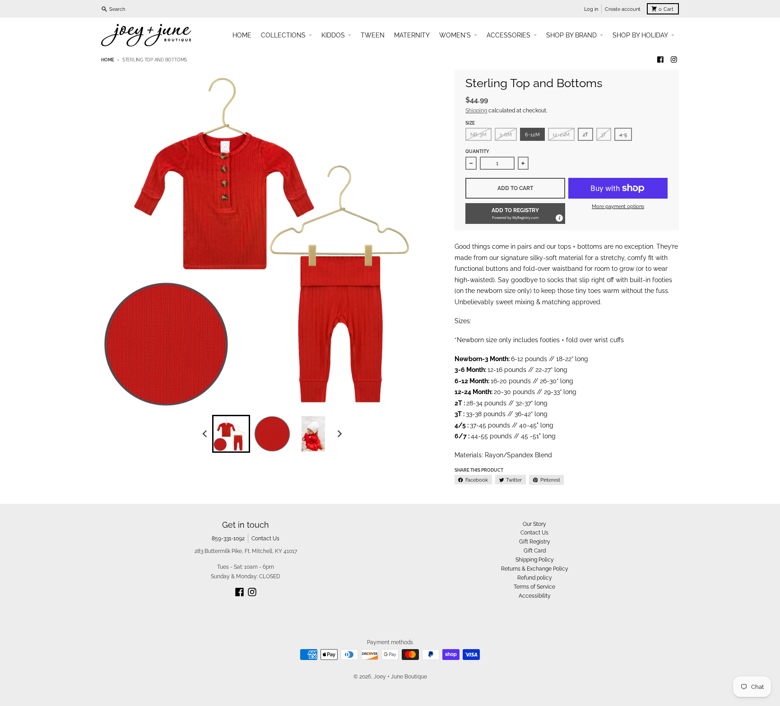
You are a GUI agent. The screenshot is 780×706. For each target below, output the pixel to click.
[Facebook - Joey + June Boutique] (660, 60)
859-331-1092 (228, 538)
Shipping (476, 110)
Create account (623, 9)
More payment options (618, 206)
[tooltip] (559, 218)
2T (585, 134)
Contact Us (265, 538)
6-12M (532, 134)
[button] (515, 213)
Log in (591, 9)
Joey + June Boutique (400, 676)
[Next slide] (339, 433)
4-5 (623, 134)
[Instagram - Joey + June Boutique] (674, 60)
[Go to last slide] (205, 433)
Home (107, 59)
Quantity (477, 151)
